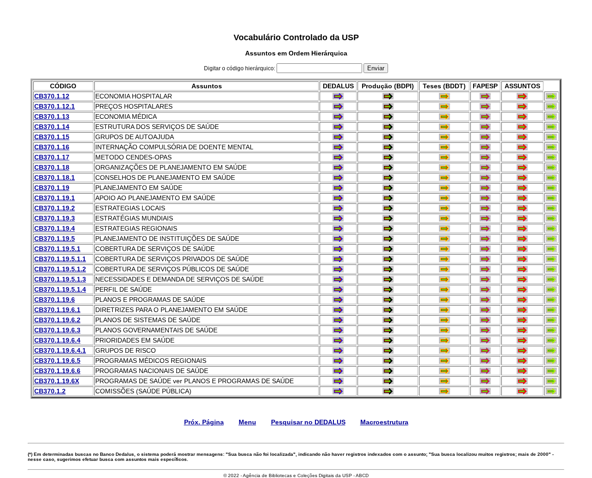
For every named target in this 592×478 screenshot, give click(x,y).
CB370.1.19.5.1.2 (60, 269)
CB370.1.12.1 (54, 106)
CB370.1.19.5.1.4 (60, 289)
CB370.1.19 (51, 187)
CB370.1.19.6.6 (57, 370)
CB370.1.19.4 (54, 228)
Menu (247, 422)
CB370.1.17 (51, 157)
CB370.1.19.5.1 (57, 248)
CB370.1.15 (51, 137)
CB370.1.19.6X (56, 381)
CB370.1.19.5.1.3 (60, 279)
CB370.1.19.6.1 (57, 309)
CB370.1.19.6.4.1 (60, 350)
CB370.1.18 (51, 167)
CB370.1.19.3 (54, 218)
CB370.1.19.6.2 (57, 320)
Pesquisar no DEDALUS (308, 422)
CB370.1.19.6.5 (57, 360)
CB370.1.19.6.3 (57, 330)
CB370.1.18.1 (54, 177)
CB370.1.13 (51, 116)
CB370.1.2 (50, 391)
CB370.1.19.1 (54, 198)
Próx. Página (204, 422)
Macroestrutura (384, 422)
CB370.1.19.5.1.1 (60, 259)
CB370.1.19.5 (54, 238)
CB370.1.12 (51, 96)
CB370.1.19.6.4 (57, 340)
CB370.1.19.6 (54, 299)
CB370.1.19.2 (54, 208)
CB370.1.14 (51, 126)
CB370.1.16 (51, 147)
